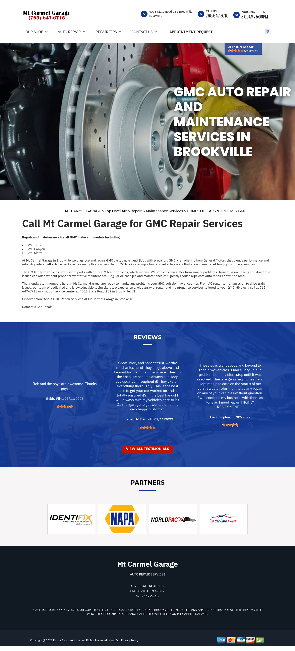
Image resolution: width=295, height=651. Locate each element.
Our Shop (34, 32)
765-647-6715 (217, 15)
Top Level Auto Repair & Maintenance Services (144, 210)
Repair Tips (106, 32)
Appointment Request (191, 32)
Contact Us (142, 32)
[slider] (236, 50)
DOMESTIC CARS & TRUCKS (210, 210)
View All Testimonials (147, 449)
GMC (242, 210)
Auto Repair (69, 32)
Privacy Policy (129, 640)
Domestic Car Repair (37, 307)
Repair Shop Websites (66, 640)
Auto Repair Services (147, 574)
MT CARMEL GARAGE (83, 210)
